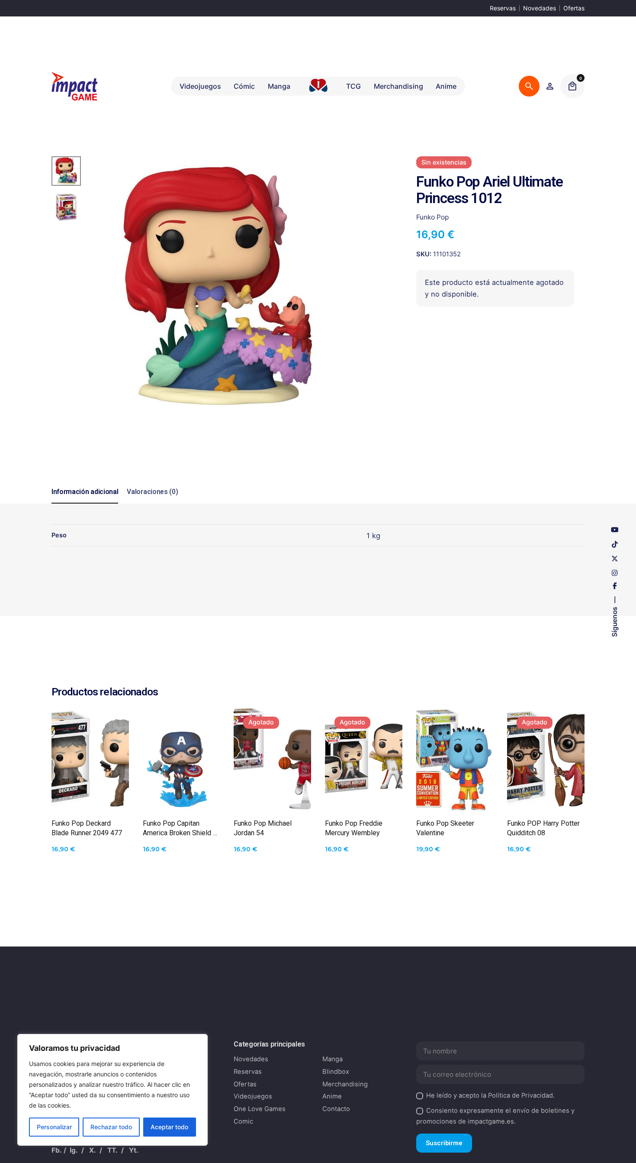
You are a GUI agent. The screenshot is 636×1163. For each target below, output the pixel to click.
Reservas (503, 8)
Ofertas (574, 8)
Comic (243, 1121)
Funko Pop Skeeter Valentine (445, 828)
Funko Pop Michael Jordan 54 (263, 828)
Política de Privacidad (520, 1095)
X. (92, 1150)
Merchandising (345, 1084)
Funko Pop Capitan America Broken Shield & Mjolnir (180, 828)
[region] (112, 1090)
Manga (332, 1059)
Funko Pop (432, 217)
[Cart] (572, 86)
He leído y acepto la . (490, 1095)
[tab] (84, 503)
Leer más (272, 794)
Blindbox (335, 1072)
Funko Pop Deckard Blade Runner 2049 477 (86, 828)
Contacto (336, 1109)
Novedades (539, 8)
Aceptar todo (169, 1127)
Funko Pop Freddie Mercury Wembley (353, 828)
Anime (332, 1096)
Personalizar (54, 1127)
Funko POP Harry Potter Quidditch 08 (543, 828)
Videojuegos (253, 1096)
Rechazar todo (111, 1127)
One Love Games (260, 1109)
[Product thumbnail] (90, 758)
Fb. (56, 1150)
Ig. (74, 1150)
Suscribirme (444, 1143)
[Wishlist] (550, 86)
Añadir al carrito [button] (90, 794)
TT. (112, 1150)
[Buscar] (529, 86)
